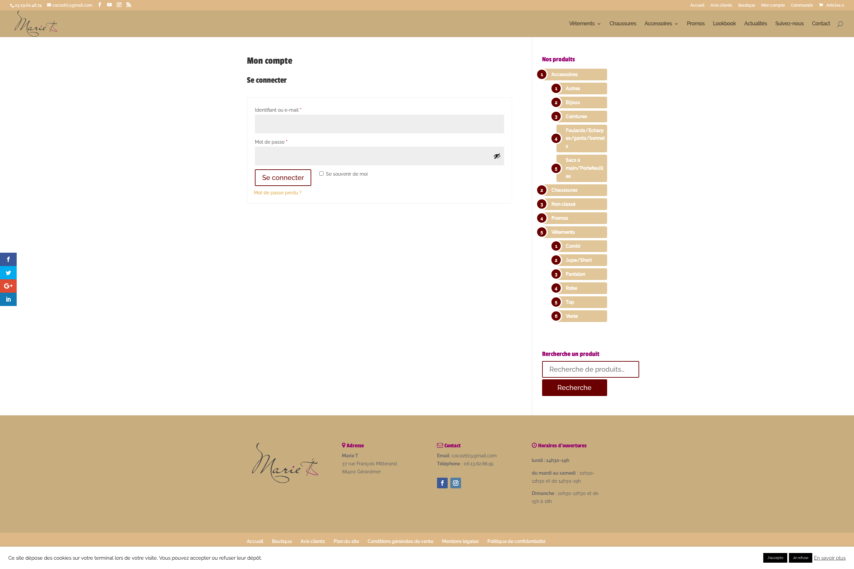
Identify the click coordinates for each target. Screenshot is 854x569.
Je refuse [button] (800, 558)
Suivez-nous (789, 24)
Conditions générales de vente (400, 541)
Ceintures (576, 116)
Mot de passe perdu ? (278, 192)
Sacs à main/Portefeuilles (584, 168)
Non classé (563, 204)
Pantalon (575, 274)
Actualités (755, 24)
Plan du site (346, 541)
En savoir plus (830, 558)
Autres (573, 88)
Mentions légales (460, 541)
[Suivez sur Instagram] (455, 483)
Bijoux (573, 102)
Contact (821, 24)
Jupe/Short (579, 260)
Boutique (746, 5)
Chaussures (622, 24)
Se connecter (283, 178)
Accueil (697, 5)
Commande (802, 5)
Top (570, 302)
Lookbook (724, 24)
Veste (572, 316)
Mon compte (773, 5)
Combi (573, 246)
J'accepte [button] (775, 558)
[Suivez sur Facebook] (442, 483)
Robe (571, 288)
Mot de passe (283, 142)
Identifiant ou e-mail (290, 110)
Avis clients (721, 5)
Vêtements (581, 24)
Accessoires (658, 24)
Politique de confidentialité (516, 541)
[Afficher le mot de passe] (497, 156)
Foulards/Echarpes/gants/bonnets (585, 138)
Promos (696, 24)
